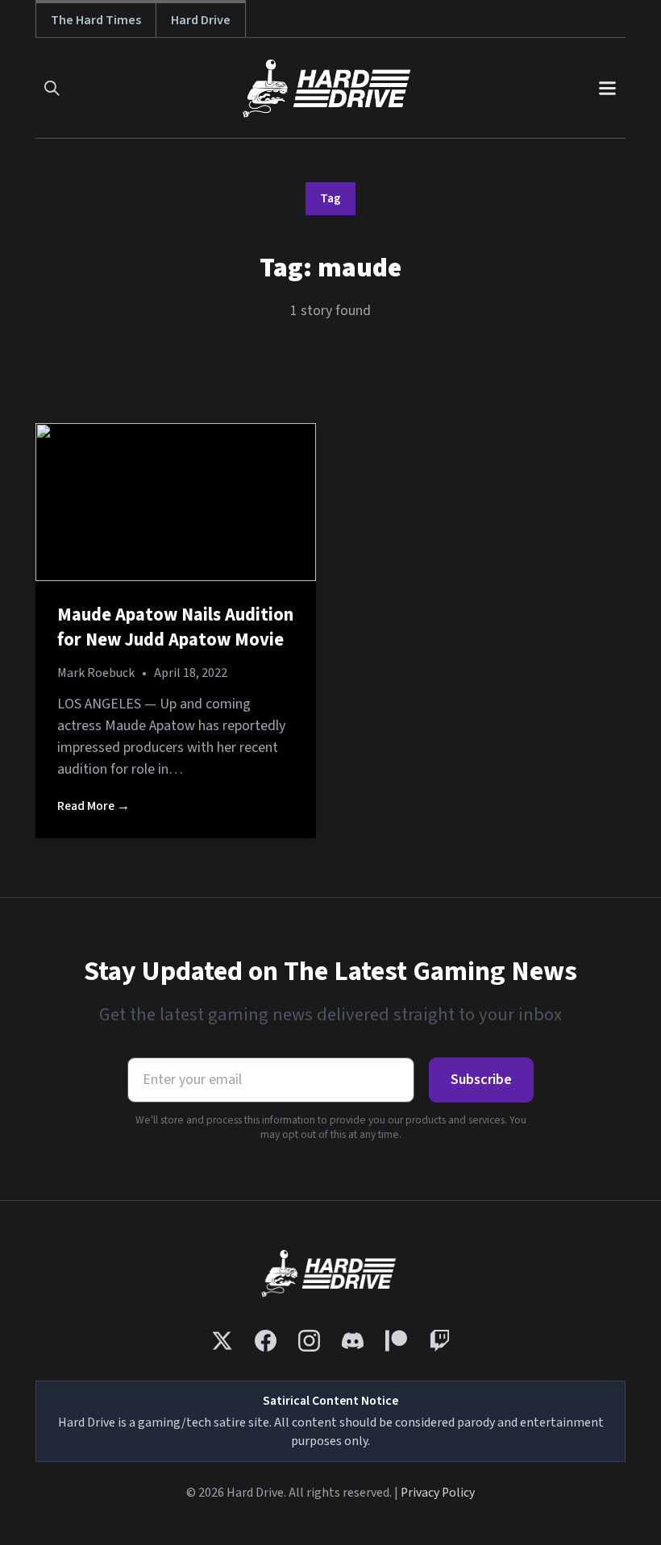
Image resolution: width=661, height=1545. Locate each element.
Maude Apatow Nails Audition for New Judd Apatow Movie (175, 628)
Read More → (93, 806)
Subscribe (481, 1079)
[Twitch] (440, 1341)
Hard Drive (201, 19)
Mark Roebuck (96, 673)
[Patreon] (396, 1341)
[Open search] (52, 88)
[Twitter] (222, 1341)
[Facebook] (265, 1341)
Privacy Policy (438, 1492)
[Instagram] (309, 1341)
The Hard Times (96, 19)
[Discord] (353, 1341)
